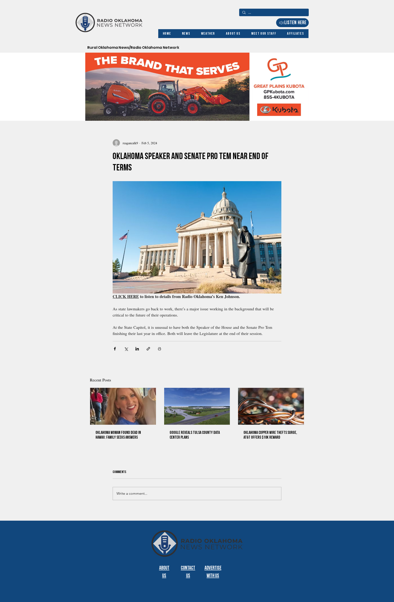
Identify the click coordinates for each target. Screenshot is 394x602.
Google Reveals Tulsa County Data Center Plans (195, 435)
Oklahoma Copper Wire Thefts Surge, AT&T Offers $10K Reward (270, 435)
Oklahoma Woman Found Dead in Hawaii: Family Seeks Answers (118, 435)
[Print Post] (159, 349)
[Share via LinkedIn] (137, 349)
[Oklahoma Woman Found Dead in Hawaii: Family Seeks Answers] (123, 406)
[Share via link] (148, 349)
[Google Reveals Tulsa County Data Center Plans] (197, 406)
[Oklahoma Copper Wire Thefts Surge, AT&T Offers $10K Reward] (271, 406)
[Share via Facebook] (115, 349)
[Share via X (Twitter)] (126, 349)
